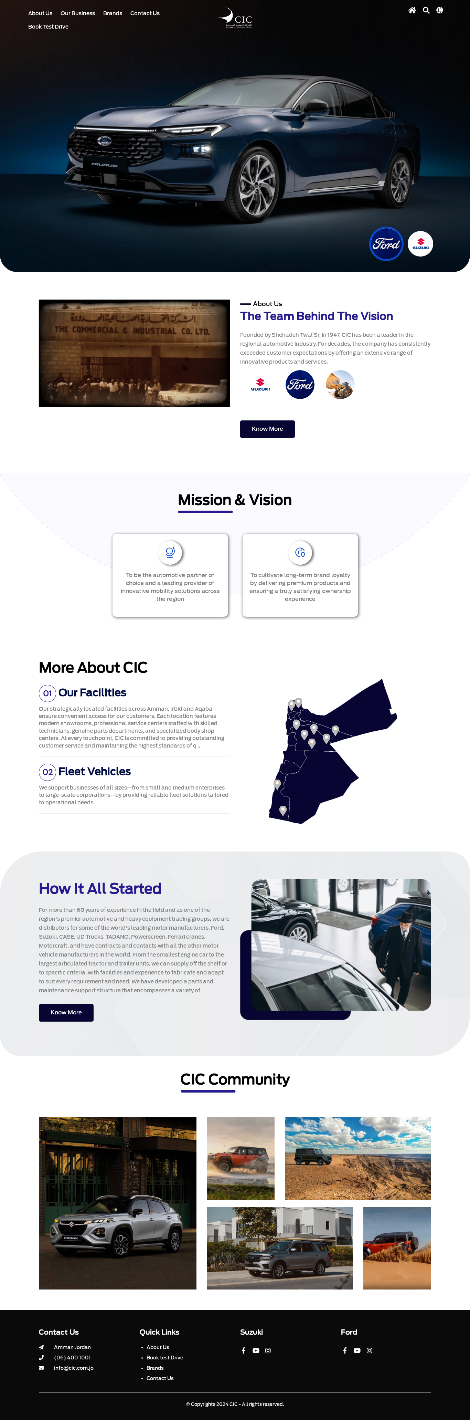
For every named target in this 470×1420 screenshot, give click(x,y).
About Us (158, 1347)
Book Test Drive (48, 27)
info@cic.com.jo (74, 1368)
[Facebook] (246, 1353)
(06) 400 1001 (72, 1357)
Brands (112, 13)
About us (40, 13)
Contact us (145, 13)
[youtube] (258, 1353)
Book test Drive (165, 1357)
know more (267, 429)
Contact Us (160, 1378)
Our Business (78, 13)
